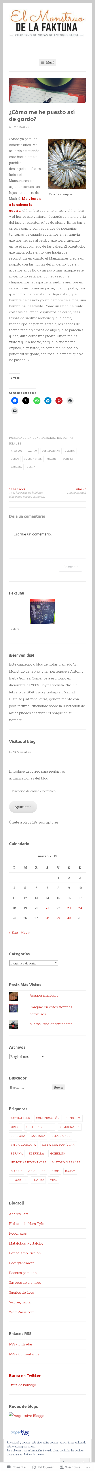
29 (58, 918)
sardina (16, 466)
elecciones (60, 1135)
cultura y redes (39, 1127)
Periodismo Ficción (25, 1253)
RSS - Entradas (21, 1344)
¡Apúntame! (23, 806)
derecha (18, 1135)
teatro (38, 1179)
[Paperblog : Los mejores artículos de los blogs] (20, 1435)
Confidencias (43, 437)
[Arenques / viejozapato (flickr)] (67, 164)
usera (31, 466)
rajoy (70, 1171)
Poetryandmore (21, 1263)
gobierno (57, 1153)
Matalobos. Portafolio (26, 1243)
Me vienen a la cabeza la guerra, (25, 204)
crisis (15, 1127)
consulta (73, 1118)
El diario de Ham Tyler (27, 1223)
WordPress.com (21, 1312)
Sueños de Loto (21, 1292)
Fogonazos (18, 1233)
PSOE (55, 1171)
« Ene (13, 932)
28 (47, 918)
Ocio (32, 1171)
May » (25, 932)
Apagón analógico (44, 995)
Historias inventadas (28, 1162)
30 (69, 918)
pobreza (67, 458)
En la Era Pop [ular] (59, 1144)
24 (80, 908)
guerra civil (33, 458)
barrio (32, 450)
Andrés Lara (18, 1214)
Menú (49, 62)
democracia (69, 1127)
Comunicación (48, 1118)
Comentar (70, 567)
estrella (36, 1153)
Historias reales (66, 1162)
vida (53, 1179)
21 (47, 908)
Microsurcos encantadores (51, 1024)
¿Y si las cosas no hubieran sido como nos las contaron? (27, 492)
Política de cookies (34, 1454)
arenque (17, 450)
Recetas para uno (23, 1272)
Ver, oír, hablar (20, 1302)
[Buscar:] (30, 1087)
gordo (15, 458)
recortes (19, 1179)
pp (44, 1171)
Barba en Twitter (25, 1375)
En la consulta (23, 1144)
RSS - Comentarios (24, 1354)
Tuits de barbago (22, 1385)
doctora (38, 1135)
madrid (52, 458)
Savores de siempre (25, 1282)
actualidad (20, 1118)
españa (70, 450)
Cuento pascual (76, 490)
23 (69, 908)
